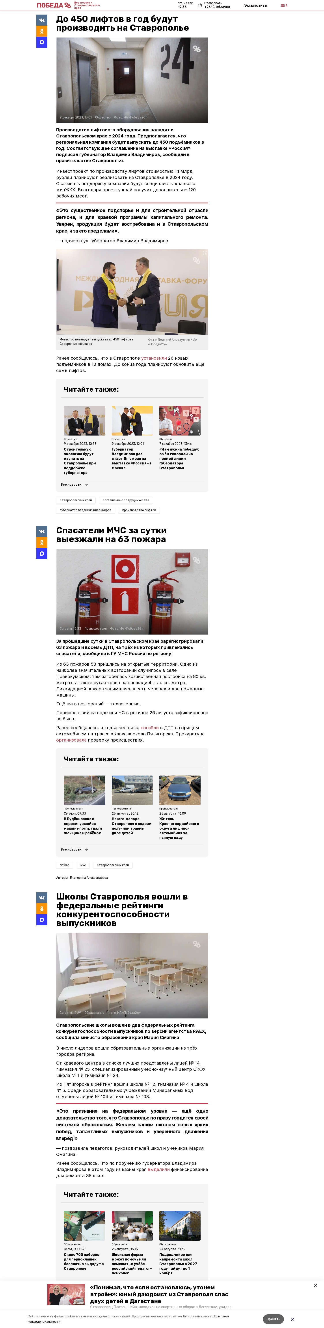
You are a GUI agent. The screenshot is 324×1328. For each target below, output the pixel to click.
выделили (159, 1169)
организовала (72, 740)
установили (154, 358)
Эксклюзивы (255, 5)
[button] (66, 1294)
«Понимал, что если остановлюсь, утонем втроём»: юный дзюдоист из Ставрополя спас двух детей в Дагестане (159, 1294)
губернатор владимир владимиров (85, 510)
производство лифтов (139, 510)
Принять (273, 1319)
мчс (83, 865)
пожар (64, 865)
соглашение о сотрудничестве (126, 500)
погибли (150, 727)
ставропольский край (76, 500)
